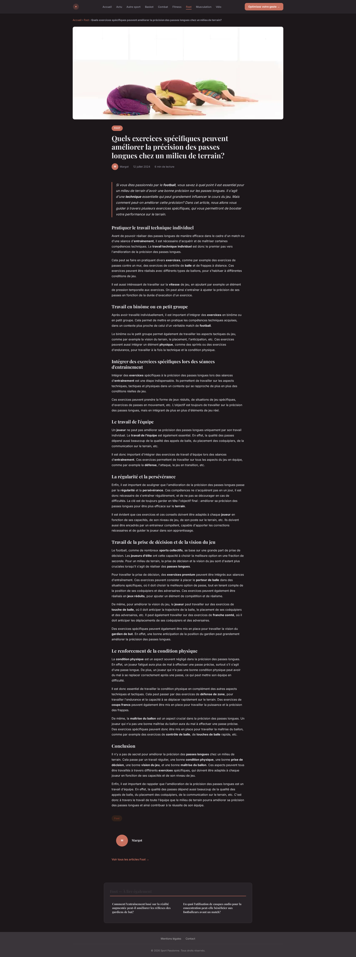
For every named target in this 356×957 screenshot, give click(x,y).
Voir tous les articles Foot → (130, 859)
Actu (119, 6)
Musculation (203, 6)
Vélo (218, 6)
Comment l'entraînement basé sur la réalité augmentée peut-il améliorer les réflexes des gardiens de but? (141, 908)
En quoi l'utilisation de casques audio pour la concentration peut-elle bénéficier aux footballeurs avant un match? (212, 908)
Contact (190, 938)
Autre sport (133, 6)
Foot (189, 6)
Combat (163, 6)
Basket (149, 6)
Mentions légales (171, 938)
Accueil (107, 6)
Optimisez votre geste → (264, 6)
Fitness (177, 6)
